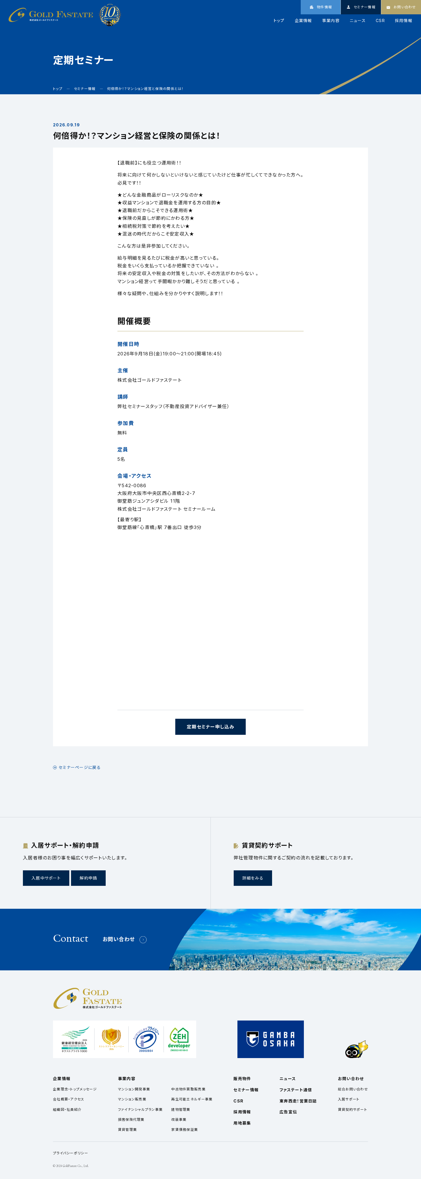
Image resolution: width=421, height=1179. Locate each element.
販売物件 (242, 1078)
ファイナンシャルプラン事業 (140, 1109)
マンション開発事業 (134, 1089)
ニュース (358, 21)
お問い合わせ (119, 939)
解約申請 (88, 878)
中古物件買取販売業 (188, 1089)
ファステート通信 (296, 1089)
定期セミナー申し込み (210, 727)
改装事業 (178, 1119)
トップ (279, 21)
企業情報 (303, 21)
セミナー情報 (246, 1089)
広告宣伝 (288, 1111)
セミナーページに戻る (80, 767)
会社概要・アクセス (68, 1099)
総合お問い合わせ (353, 1089)
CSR (380, 21)
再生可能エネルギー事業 (192, 1099)
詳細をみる (252, 878)
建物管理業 (180, 1109)
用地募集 (242, 1123)
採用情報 (403, 21)
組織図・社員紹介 (67, 1109)
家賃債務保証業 (184, 1129)
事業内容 (331, 21)
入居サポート (349, 1099)
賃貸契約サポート (352, 1109)
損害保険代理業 (131, 1119)
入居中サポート (46, 878)
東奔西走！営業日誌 (298, 1100)
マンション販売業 (132, 1099)
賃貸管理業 (127, 1129)
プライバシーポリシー (70, 1153)
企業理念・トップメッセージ (75, 1089)
